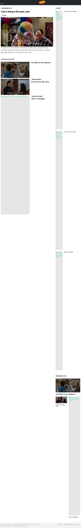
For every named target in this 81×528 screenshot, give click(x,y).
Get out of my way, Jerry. (40, 82)
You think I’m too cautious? (41, 62)
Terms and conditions (68, 524)
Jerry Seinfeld (36, 79)
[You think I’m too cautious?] (15, 70)
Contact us (77, 524)
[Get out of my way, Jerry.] (15, 87)
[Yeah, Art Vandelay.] (15, 155)
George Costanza (37, 96)
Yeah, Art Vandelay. (38, 99)
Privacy (60, 524)
